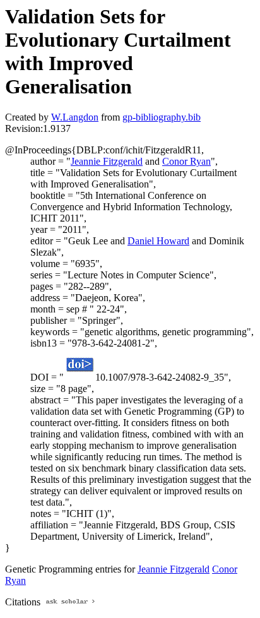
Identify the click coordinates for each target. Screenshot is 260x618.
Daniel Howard (158, 240)
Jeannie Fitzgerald (107, 161)
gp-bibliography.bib (161, 117)
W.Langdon (74, 117)
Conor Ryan (186, 161)
